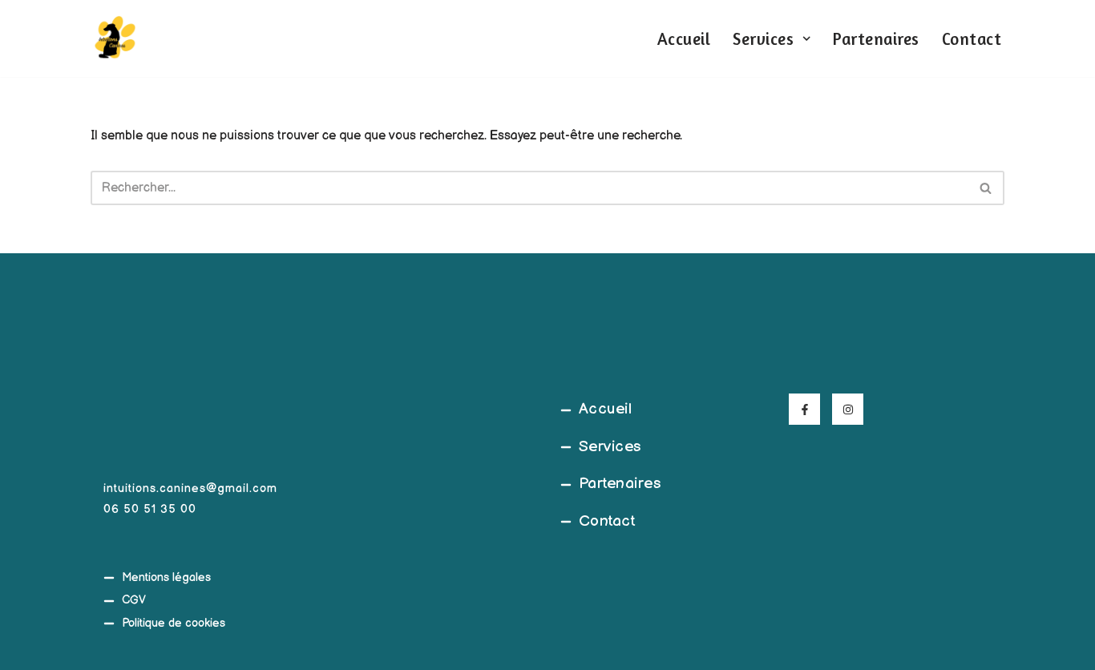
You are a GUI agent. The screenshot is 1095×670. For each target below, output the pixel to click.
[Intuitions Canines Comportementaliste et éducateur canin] (115, 38)
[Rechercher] (986, 188)
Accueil (684, 39)
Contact (972, 39)
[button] (806, 38)
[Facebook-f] (804, 409)
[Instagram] (847, 409)
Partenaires (876, 39)
